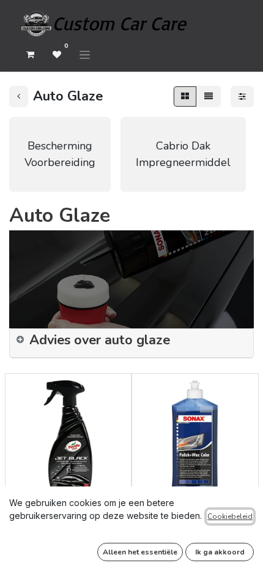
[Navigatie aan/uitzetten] (85, 54)
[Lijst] (208, 96)
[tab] (131, 343)
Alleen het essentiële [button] (140, 552)
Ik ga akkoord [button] (220, 552)
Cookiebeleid (230, 516)
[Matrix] (185, 96)
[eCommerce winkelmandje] (30, 54)
